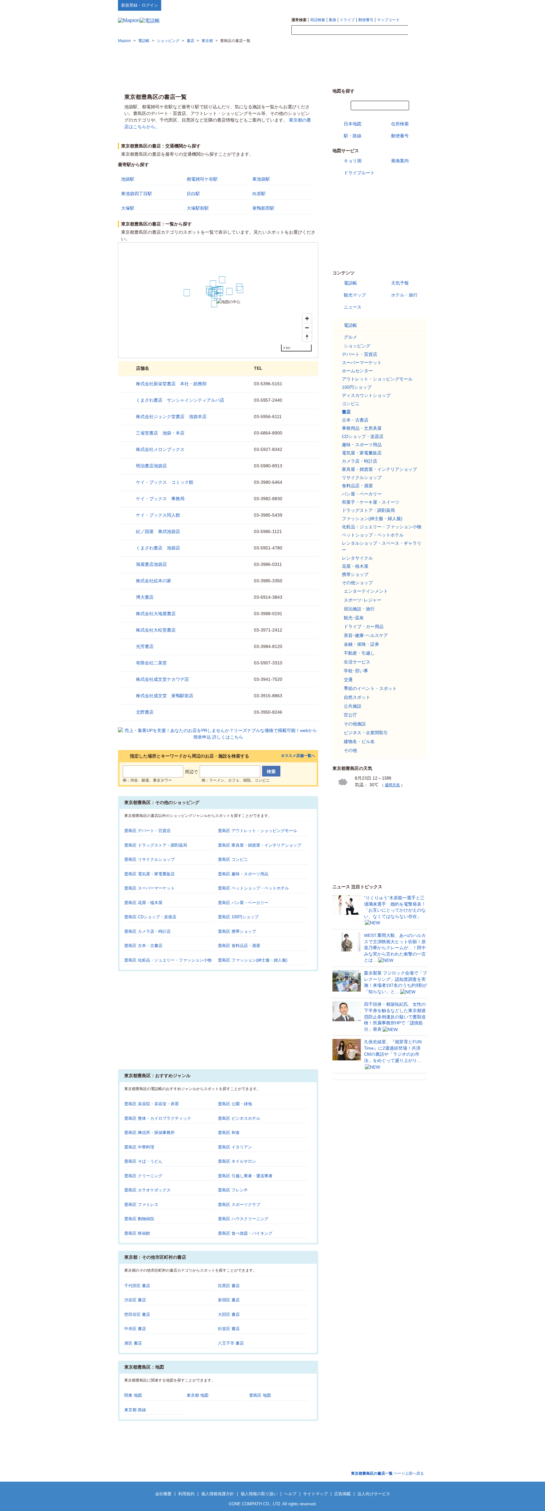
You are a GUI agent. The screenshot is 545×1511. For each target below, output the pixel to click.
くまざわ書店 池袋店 (158, 547)
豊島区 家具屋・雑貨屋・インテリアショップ (259, 845)
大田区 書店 (229, 1314)
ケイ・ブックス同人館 (158, 515)
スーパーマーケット (362, 362)
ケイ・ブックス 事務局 (160, 498)
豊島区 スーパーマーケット (149, 888)
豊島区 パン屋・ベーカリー (243, 902)
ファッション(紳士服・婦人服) (372, 518)
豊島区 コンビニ (233, 859)
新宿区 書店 (229, 1300)
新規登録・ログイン (139, 5)
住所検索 (400, 123)
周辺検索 (317, 20)
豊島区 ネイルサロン (237, 1161)
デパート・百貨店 (359, 354)
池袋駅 (127, 179)
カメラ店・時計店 (359, 461)
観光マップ (355, 294)
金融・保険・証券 (361, 644)
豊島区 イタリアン (235, 1147)
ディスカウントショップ (366, 395)
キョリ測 (352, 160)
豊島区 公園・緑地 (235, 1103)
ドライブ (347, 20)
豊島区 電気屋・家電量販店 (149, 874)
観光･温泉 (354, 617)
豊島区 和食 (229, 1132)
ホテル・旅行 (404, 294)
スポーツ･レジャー (362, 600)
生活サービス (357, 661)
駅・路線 (352, 135)
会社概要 (163, 1493)
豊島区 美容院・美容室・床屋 (151, 1103)
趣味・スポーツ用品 (362, 444)
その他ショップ (357, 582)
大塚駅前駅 (198, 208)
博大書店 (145, 597)
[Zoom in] (307, 318)
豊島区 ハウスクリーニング (243, 1218)
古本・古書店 (355, 420)
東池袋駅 (261, 179)
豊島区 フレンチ (233, 1190)
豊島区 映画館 (137, 1233)
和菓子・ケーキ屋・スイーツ (370, 502)
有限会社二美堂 (151, 662)
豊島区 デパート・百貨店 (147, 830)
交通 (348, 679)
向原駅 (259, 193)
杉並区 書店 (229, 1328)
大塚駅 (127, 208)
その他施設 (355, 723)
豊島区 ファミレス (141, 1204)
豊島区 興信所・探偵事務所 (149, 1132)
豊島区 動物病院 (139, 1218)
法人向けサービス (373, 1493)
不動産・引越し (359, 653)
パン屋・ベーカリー (362, 493)
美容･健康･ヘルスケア (366, 635)
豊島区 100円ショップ (238, 916)
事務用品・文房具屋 (362, 428)
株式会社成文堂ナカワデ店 (162, 679)
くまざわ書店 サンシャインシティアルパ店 (180, 400)
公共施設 (352, 706)
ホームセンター (357, 370)
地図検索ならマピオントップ (365, 5)
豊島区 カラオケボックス (147, 1190)
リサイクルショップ (362, 477)
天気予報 (400, 282)
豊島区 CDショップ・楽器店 (150, 916)
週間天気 (392, 785)
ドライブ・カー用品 (364, 626)
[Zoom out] (307, 327)
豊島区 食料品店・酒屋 (239, 945)
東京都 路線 (135, 1409)
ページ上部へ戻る (387, 1473)
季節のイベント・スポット (370, 688)
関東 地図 (133, 1395)
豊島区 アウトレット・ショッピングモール (257, 830)
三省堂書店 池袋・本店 (160, 432)
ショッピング (357, 345)
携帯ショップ (355, 574)
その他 (350, 750)
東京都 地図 (197, 1395)
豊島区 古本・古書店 (143, 945)
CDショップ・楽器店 (363, 436)
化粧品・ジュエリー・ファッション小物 (381, 526)
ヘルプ (397, 5)
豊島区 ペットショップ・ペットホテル (253, 888)
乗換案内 (400, 160)
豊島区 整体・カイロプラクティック (157, 1118)
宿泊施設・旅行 (359, 608)
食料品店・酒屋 (357, 485)
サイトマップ (416, 5)
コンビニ (351, 403)
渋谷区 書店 (135, 1300)
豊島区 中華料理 (139, 1147)
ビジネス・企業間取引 (366, 732)
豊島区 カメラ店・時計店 (147, 931)
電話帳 (350, 282)
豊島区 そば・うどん (143, 1161)
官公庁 (350, 714)
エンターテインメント (366, 591)
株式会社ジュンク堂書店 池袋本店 (171, 416)
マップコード (388, 20)
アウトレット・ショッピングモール (377, 378)
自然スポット (357, 697)
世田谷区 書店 (137, 1314)
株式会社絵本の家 (153, 580)
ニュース (352, 306)
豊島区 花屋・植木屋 (143, 902)
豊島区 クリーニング (143, 1175)
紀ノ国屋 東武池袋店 (158, 531)
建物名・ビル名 (359, 741)
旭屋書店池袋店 (151, 564)
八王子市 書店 (231, 1343)
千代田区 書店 (137, 1285)
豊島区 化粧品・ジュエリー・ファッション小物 (168, 960)
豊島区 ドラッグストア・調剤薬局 (155, 845)
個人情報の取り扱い (259, 1493)
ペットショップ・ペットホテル (373, 534)
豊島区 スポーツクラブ (239, 1204)
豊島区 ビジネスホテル (239, 1118)
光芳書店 (145, 646)
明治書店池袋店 (151, 465)
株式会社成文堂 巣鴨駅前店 (164, 695)
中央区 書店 (135, 1328)
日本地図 (352, 123)
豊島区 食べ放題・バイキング (245, 1233)
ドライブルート (359, 172)
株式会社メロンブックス (160, 449)
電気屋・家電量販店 (362, 452)
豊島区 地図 (260, 1395)
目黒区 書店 (229, 1285)
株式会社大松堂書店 (156, 630)
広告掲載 (342, 1493)
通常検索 (299, 20)
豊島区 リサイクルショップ (149, 859)
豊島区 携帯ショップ (237, 931)
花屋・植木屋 (355, 566)
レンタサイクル (357, 558)
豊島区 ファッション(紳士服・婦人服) (252, 960)
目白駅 (193, 193)
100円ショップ (357, 387)
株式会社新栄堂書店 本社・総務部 (171, 383)
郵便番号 (365, 20)
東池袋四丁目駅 (136, 193)
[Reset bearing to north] (307, 336)
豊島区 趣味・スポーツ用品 (243, 874)
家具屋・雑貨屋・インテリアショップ (379, 469)
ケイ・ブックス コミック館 (164, 482)
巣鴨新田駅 (263, 208)
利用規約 (186, 1493)
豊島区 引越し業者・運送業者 (245, 1175)
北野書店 (145, 712)
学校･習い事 (356, 670)
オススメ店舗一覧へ (298, 756)
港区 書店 (133, 1343)
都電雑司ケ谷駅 (202, 179)
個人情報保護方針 (217, 1493)
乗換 (332, 20)
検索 (417, 30)
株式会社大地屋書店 (156, 613)
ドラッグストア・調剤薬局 (368, 510)
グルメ (350, 336)
